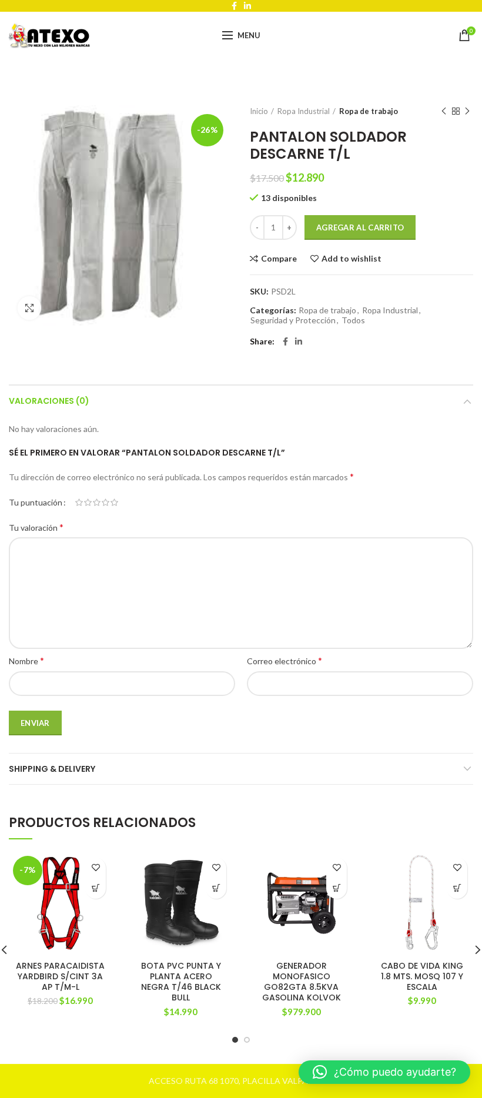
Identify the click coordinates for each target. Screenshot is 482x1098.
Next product (467, 111)
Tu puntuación (35, 502)
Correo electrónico (284, 660)
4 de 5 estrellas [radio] (105, 502)
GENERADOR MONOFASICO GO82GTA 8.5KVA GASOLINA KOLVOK (301, 981)
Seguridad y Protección (293, 320)
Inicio (259, 111)
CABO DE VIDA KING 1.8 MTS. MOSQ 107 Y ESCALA (422, 976)
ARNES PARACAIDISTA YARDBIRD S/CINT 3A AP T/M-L (60, 976)
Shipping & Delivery (52, 769)
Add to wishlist (351, 259)
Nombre (26, 660)
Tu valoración (36, 527)
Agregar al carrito (360, 227)
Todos (353, 320)
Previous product (444, 111)
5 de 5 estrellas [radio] (114, 502)
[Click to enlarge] (29, 308)
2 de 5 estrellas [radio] (87, 502)
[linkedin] (299, 341)
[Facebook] (285, 341)
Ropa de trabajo (368, 111)
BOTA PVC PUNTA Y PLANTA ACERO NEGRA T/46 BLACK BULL (181, 981)
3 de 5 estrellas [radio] (96, 502)
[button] (95, 888)
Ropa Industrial (303, 111)
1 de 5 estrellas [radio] (79, 502)
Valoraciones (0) (49, 401)
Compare (279, 259)
